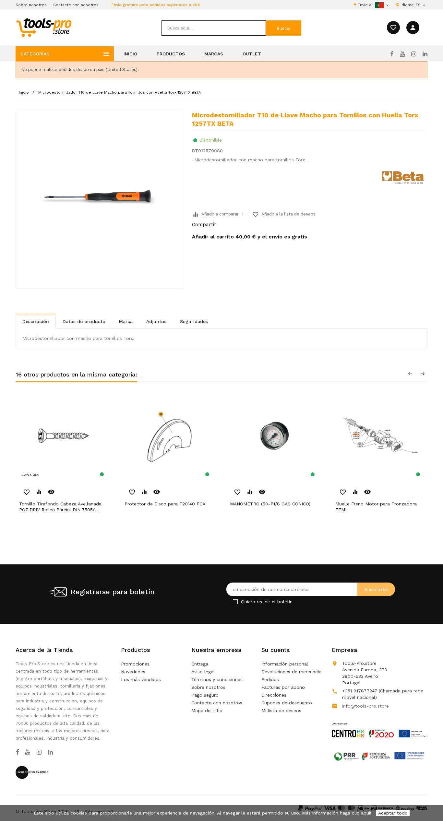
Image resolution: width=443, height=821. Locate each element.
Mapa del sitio (206, 710)
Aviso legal (203, 671)
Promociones (135, 663)
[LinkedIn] (425, 54)
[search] (214, 28)
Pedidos (270, 679)
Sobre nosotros (31, 5)
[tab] (36, 321)
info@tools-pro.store (365, 706)
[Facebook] (391, 54)
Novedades (133, 671)
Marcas (213, 53)
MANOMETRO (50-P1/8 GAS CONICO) (270, 503)
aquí (365, 812)
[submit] (283, 28)
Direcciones (273, 695)
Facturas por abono (283, 687)
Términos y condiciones (217, 679)
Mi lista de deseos (281, 710)
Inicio (130, 53)
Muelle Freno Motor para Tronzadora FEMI (376, 506)
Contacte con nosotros (76, 5)
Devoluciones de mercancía (291, 671)
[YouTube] (402, 54)
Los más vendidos (141, 679)
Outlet (252, 53)
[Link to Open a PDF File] (379, 723)
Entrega (199, 663)
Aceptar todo (393, 812)
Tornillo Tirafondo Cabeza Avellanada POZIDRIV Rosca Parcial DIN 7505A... (60, 506)
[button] (426, 799)
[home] (44, 27)
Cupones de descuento (286, 702)
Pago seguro (205, 695)
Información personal (284, 663)
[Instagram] (413, 54)
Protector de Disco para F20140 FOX (165, 503)
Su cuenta (275, 649)
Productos (171, 53)
